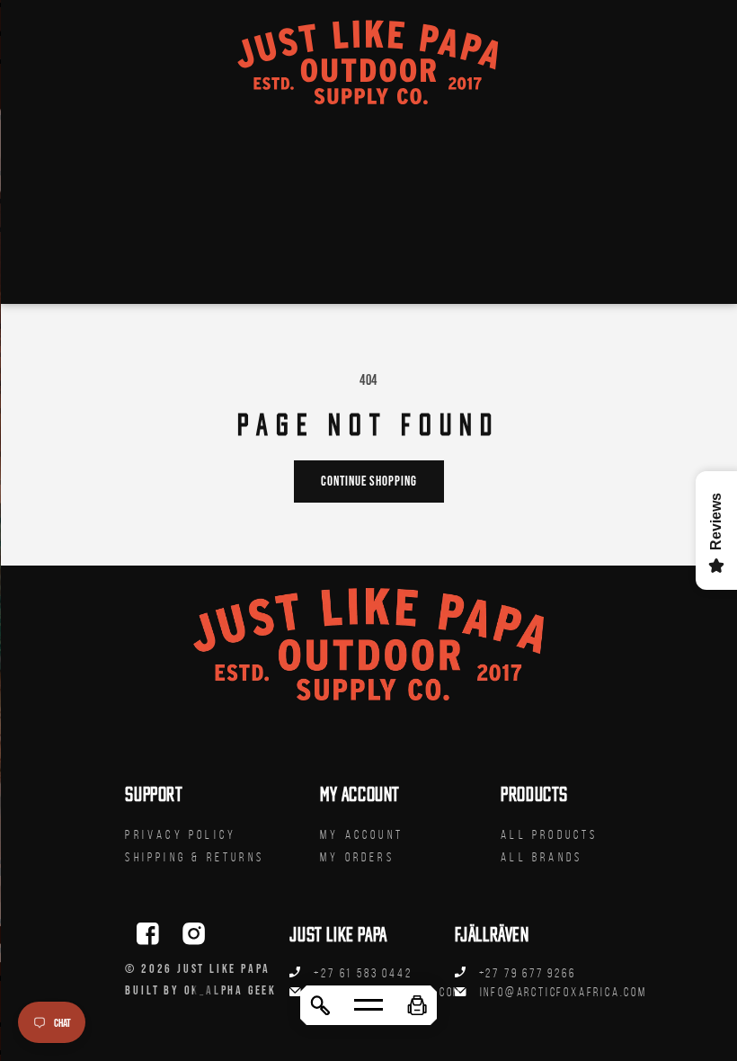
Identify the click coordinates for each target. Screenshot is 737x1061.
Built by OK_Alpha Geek (201, 990)
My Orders (357, 857)
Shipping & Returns (194, 857)
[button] (417, 1005)
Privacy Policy (180, 835)
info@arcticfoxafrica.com (563, 992)
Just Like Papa (224, 968)
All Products (549, 835)
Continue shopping (369, 480)
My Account (362, 835)
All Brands (541, 857)
